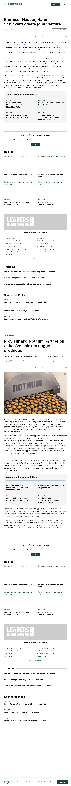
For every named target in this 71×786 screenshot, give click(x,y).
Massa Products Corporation (14, 249)
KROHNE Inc (9, 246)
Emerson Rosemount (12, 238)
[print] (66, 36)
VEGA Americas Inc (43, 246)
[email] (42, 36)
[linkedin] (32, 36)
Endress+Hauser (23, 45)
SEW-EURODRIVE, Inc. (44, 241)
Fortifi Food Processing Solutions (24, 419)
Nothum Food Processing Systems (30, 422)
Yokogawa (40, 252)
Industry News (9, 14)
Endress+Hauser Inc (11, 241)
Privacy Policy (8, 783)
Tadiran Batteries (42, 244)
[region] (35, 782)
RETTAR (39, 238)
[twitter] (35, 36)
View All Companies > (35, 259)
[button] (5, 4)
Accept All (62, 782)
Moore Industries (10, 252)
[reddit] (38, 36)
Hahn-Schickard (39, 45)
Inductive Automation (12, 244)
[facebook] (29, 36)
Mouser (7, 255)
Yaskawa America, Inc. (44, 249)
